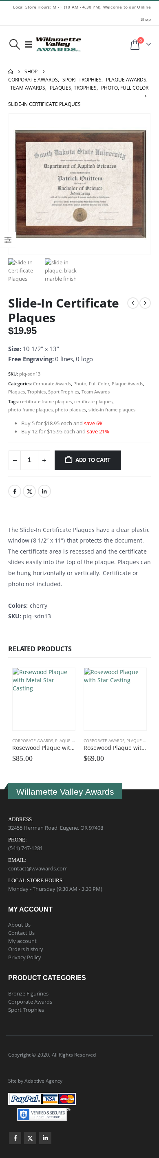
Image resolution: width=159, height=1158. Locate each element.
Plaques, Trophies (27, 392)
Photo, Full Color (91, 383)
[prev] (133, 303)
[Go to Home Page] (10, 72)
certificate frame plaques (46, 401)
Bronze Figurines (28, 993)
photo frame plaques (30, 410)
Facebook (14, 491)
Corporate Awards (52, 383)
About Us (19, 924)
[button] (14, 44)
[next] (145, 303)
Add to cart (92, 460)
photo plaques (70, 410)
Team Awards (96, 392)
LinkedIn (44, 491)
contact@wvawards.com (38, 868)
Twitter (29, 491)
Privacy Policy (24, 957)
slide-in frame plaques (111, 410)
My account (22, 941)
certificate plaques (93, 401)
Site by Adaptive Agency (35, 1080)
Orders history (25, 949)
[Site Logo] (58, 44)
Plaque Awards (127, 383)
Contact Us (21, 932)
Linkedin (45, 1138)
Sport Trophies (63, 392)
